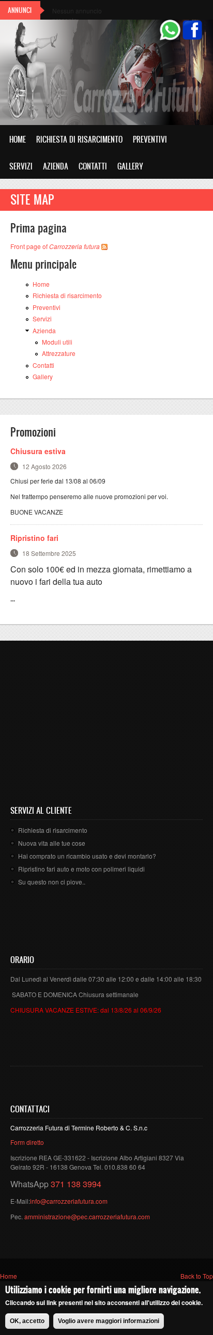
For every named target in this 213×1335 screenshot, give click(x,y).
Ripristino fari (34, 538)
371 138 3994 (76, 1184)
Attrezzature (58, 353)
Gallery (130, 166)
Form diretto (27, 1142)
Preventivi (150, 139)
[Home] (56, 74)
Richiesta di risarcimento (79, 139)
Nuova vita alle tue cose (51, 843)
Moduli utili (57, 341)
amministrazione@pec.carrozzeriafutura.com (87, 1216)
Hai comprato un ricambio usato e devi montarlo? (87, 855)
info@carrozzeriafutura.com (69, 1201)
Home (17, 139)
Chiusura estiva (38, 451)
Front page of (55, 246)
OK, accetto (27, 1321)
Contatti (93, 166)
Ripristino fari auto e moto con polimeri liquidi (81, 868)
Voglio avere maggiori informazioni (108, 1321)
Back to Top (196, 1275)
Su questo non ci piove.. (51, 881)
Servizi (21, 166)
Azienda (55, 166)
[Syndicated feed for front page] (104, 246)
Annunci (20, 10)
